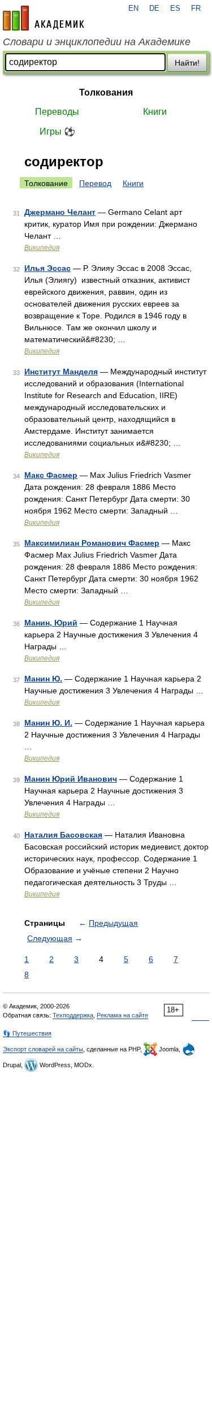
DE (154, 8)
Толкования (106, 92)
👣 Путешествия (27, 1033)
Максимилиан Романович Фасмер (91, 542)
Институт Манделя (61, 371)
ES (175, 8)
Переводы (57, 112)
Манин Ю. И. (48, 722)
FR (196, 8)
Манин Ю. (43, 678)
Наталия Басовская (63, 834)
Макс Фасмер (50, 475)
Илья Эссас (47, 268)
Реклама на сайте (122, 1015)
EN (133, 8)
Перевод (95, 183)
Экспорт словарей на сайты (43, 1049)
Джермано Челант (60, 212)
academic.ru (43, 18)
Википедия (41, 248)
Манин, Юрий (50, 622)
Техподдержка (73, 1015)
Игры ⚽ (57, 131)
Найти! (187, 62)
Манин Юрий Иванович (70, 778)
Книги (155, 112)
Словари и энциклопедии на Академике (97, 42)
